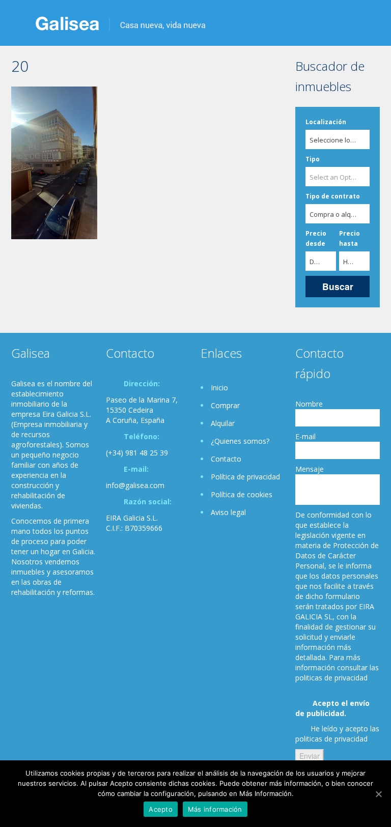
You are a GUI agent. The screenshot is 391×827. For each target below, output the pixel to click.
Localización (325, 122)
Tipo (312, 159)
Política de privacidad (245, 476)
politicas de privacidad (331, 739)
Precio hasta (349, 238)
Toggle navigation (20, 24)
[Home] (120, 22)
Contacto (226, 459)
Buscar (337, 286)
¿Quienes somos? (240, 441)
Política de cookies (241, 494)
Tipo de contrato (332, 196)
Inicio (219, 387)
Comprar (225, 405)
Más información (215, 809)
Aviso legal (228, 512)
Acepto (161, 809)
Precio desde (315, 238)
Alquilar (223, 423)
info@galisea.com (135, 485)
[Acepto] (378, 794)
